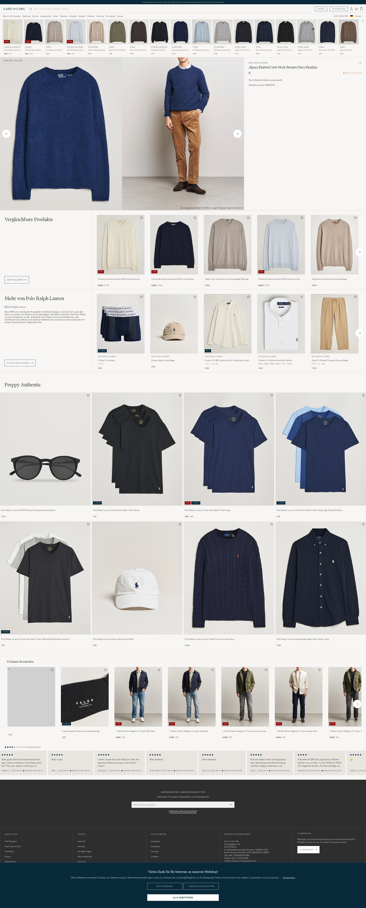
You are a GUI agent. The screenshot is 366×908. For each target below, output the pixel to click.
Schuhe (35, 16)
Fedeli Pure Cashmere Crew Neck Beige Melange (226, 279)
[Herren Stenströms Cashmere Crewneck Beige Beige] (97, 32)
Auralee (28, 47)
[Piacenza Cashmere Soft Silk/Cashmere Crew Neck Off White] (121, 276)
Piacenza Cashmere (12, 47)
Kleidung (26, 16)
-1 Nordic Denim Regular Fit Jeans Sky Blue (188, 731)
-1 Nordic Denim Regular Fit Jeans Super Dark (296, 731)
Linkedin (155, 856)
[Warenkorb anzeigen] (361, 9)
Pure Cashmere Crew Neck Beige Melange (54, 50)
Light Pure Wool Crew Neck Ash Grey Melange (305, 50)
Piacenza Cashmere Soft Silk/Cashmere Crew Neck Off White (118, 279)
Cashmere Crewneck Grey (222, 50)
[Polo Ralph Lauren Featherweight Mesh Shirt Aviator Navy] (320, 636)
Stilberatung (339, 9)
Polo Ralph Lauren (258, 63)
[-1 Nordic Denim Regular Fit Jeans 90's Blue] (138, 728)
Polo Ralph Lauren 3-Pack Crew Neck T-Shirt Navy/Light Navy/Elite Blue (309, 510)
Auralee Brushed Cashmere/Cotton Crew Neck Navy (172, 279)
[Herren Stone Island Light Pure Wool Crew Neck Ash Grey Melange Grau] (307, 32)
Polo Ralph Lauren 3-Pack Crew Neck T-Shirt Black (116, 510)
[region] (183, 763)
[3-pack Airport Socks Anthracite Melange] (85, 728)
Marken (81, 16)
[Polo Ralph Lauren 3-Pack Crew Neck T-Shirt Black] (137, 507)
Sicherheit (9, 851)
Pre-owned (110, 16)
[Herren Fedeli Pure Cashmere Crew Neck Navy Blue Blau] (265, 32)
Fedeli (48, 47)
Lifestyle (72, 16)
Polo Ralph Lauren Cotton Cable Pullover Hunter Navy (209, 639)
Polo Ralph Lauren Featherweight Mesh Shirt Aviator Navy (303, 639)
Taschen (63, 16)
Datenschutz (10, 861)
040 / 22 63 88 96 (240, 858)
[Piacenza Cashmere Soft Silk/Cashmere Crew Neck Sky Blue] (281, 276)
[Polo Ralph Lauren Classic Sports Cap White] (137, 636)
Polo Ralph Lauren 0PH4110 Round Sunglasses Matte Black (28, 510)
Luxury (120, 16)
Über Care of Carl (13, 846)
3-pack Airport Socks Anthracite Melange (80, 731)
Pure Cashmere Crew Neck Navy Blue (264, 50)
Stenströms (93, 47)
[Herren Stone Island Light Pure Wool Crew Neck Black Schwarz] (286, 32)
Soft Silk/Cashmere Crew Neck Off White (12, 50)
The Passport (11, 841)
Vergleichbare (29, 219)
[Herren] (31, 697)
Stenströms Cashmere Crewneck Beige (329, 279)
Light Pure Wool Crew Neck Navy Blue (242, 50)
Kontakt (81, 846)
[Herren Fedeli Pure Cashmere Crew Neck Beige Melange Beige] (55, 32)
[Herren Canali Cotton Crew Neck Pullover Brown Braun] (349, 32)
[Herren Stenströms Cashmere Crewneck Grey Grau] (223, 32)
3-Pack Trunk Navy (106, 360)
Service (321, 9)
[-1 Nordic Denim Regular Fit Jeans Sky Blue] (192, 728)
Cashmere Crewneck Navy (180, 50)
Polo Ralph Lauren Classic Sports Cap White (113, 639)
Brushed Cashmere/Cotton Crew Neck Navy (33, 50)
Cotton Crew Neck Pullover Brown (346, 50)
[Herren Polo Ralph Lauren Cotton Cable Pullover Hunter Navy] (229, 578)
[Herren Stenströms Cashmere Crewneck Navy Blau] (181, 32)
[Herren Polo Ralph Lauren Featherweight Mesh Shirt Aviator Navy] (320, 578)
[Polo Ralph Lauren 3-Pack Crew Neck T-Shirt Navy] (229, 507)
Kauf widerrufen (85, 856)
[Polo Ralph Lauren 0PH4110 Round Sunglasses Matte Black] (45, 507)
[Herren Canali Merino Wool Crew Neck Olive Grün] (118, 32)
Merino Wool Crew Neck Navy (327, 50)
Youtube (154, 851)
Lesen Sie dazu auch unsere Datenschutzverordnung (183, 812)
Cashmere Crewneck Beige (96, 50)
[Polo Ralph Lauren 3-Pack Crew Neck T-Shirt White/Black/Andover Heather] (45, 636)
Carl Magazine (341, 16)
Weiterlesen (289, 877)
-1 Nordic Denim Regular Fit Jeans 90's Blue (135, 731)
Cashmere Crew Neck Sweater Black (158, 50)
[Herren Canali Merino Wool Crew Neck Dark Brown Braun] (139, 32)
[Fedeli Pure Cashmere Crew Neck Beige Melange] (227, 276)
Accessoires (45, 16)
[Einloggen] (351, 9)
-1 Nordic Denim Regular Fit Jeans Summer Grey (244, 731)
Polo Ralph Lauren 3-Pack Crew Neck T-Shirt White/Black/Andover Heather (35, 639)
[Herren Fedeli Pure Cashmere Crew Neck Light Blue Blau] (202, 32)
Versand (81, 841)
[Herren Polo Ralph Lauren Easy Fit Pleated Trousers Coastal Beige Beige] (334, 323)
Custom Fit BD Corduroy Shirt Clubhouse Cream (227, 360)
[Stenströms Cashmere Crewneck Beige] (334, 276)
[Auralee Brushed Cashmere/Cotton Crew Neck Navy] (174, 276)
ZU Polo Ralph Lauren (18, 363)
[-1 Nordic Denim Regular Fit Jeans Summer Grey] (245, 728)
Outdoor (91, 16)
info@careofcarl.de (247, 861)
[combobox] (358, 16)
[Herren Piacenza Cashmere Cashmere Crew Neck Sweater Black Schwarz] (160, 32)
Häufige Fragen (85, 851)
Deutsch (358, 16)
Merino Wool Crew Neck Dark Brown (138, 50)
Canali (111, 47)
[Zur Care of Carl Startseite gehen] (14, 9)
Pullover (18, 61)
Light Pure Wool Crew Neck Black (284, 50)
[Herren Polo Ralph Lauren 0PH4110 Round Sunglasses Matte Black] (45, 449)
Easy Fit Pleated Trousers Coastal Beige (330, 360)
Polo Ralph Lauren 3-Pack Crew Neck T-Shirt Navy (207, 510)
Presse (8, 856)
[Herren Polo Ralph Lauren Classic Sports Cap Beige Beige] (174, 323)
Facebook (155, 846)
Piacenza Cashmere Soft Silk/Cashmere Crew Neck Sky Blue (279, 279)
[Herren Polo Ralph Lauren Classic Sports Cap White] (137, 578)
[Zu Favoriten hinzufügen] (141, 218)
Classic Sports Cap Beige (162, 360)
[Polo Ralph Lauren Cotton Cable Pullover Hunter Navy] (229, 636)
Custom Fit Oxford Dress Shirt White (275, 360)
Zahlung (81, 861)
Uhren (55, 16)
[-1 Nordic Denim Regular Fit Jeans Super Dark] (299, 728)
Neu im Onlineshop (11, 16)
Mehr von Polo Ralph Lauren (34, 298)
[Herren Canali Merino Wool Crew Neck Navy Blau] (328, 32)
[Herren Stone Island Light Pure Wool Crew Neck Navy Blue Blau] (244, 32)
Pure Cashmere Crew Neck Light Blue (201, 50)
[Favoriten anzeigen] (356, 8)
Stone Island (240, 47)
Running (100, 16)
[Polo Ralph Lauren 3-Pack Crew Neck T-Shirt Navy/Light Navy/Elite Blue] (320, 507)
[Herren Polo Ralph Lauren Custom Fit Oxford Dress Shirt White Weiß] (281, 323)
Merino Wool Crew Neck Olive (117, 50)
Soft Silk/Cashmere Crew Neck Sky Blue (75, 50)
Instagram (155, 841)
